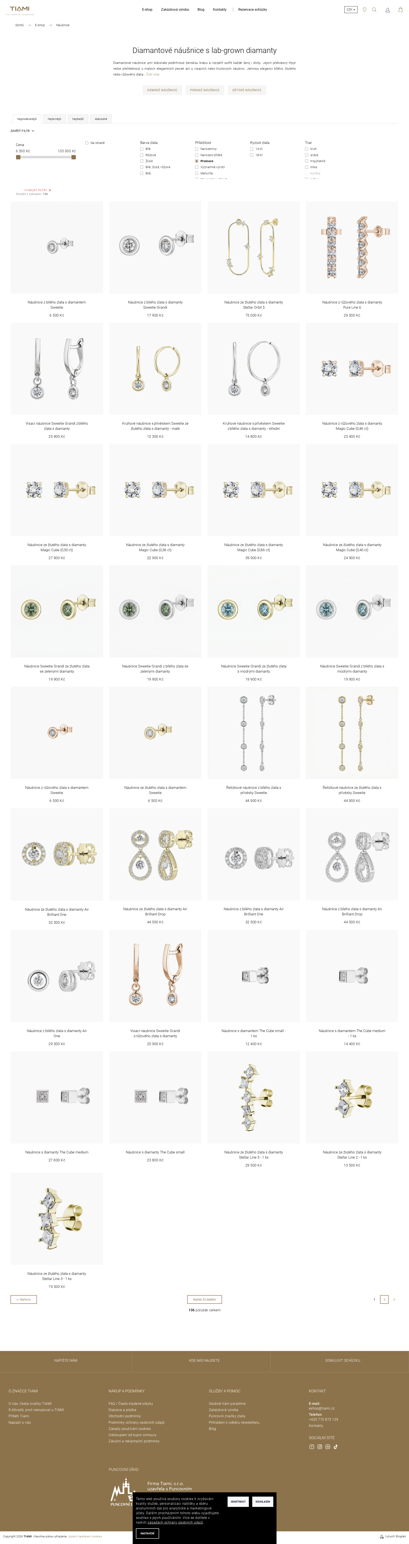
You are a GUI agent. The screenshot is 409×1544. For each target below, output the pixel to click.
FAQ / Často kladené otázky (131, 1404)
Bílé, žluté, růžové (158, 167)
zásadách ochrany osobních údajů (175, 1522)
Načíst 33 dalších (204, 1299)
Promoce (207, 161)
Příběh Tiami (19, 1416)
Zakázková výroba (224, 1410)
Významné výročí (213, 167)
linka (313, 167)
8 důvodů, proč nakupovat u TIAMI (36, 1410)
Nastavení (147, 1533)
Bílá (148, 173)
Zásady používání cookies (130, 1429)
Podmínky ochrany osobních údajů (137, 1422)
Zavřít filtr (20, 131)
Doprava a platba (122, 1410)
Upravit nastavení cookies (85, 1536)
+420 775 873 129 (323, 1419)
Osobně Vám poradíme (227, 1404)
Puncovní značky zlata (227, 1416)
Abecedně (101, 119)
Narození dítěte (211, 155)
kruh (313, 149)
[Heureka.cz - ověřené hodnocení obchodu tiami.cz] (55, 1470)
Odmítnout (238, 1501)
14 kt (259, 149)
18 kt (259, 155)
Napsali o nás (20, 1422)
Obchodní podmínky (125, 1416)
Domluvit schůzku (342, 1360)
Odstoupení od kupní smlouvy (133, 1435)
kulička (315, 173)
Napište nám (66, 1360)
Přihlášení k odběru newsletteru (234, 1422)
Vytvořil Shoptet (395, 1536)
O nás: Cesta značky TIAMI (30, 1404)
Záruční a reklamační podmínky (134, 1441)
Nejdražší (78, 119)
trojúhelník (318, 161)
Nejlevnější (54, 119)
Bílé (148, 149)
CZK (350, 9)
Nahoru (25, 1299)
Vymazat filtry (35, 190)
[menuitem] (147, 9)
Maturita (207, 173)
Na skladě (98, 143)
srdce (314, 155)
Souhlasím (262, 1501)
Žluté (149, 161)
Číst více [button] (153, 74)
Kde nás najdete (204, 1360)
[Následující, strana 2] (384, 1299)
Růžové (151, 155)
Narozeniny (209, 149)
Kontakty (316, 1426)
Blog (212, 1429)
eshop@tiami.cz (322, 1408)
